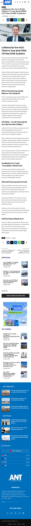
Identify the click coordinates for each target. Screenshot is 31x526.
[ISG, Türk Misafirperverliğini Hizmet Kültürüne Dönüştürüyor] (24, 374)
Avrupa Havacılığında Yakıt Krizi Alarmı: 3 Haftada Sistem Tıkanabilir (8, 252)
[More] (26, 19)
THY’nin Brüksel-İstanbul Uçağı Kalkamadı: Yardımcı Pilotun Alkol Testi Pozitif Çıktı (11, 355)
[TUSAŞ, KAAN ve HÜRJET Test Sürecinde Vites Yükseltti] (6, 401)
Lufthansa (14, 238)
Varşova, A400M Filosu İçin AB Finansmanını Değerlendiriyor (10, 281)
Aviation (4, 7)
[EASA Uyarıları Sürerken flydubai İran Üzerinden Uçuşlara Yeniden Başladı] (6, 438)
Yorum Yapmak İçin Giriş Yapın (15, 295)
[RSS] (20, 2)
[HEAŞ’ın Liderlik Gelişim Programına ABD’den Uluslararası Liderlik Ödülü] (24, 346)
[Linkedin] (17, 2)
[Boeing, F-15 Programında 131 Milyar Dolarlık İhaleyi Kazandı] (24, 273)
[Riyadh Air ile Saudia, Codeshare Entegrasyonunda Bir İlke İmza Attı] (24, 336)
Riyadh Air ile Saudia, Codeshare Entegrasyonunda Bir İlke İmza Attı (11, 336)
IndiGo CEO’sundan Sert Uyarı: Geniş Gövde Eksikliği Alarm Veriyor (23, 252)
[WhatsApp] (19, 19)
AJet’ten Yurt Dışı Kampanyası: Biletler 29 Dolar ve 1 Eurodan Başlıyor (19, 421)
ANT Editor (5, 16)
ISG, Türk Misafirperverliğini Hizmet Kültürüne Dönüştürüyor (9, 374)
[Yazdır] (22, 19)
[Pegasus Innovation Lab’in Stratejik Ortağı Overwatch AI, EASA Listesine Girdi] (24, 365)
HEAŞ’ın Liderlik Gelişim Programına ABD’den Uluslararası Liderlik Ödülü (11, 345)
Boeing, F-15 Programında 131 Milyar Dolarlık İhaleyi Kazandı (11, 272)
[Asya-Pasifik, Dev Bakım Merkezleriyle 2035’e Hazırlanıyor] (24, 264)
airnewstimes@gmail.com (11, 502)
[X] (22, 2)
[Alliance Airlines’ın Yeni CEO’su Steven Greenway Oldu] (6, 430)
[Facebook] (15, 2)
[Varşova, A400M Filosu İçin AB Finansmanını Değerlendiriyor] (24, 282)
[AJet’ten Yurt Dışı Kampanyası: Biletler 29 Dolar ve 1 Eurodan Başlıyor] (6, 422)
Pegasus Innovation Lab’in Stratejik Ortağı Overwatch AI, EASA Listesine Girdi (11, 364)
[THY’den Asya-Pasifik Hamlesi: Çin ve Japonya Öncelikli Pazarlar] (6, 393)
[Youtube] (25, 2)
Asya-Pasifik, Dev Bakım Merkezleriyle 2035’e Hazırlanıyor (10, 264)
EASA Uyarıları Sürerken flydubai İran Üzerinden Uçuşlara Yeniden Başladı (19, 437)
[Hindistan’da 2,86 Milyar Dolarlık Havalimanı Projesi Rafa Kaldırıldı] (6, 409)
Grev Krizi (8, 238)
